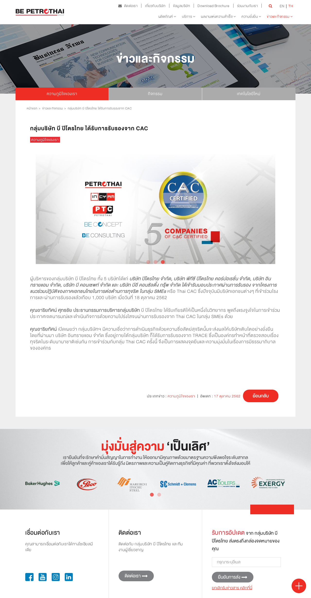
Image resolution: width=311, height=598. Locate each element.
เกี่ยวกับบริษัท (155, 6)
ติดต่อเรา (130, 6)
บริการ (187, 16)
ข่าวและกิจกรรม (278, 16)
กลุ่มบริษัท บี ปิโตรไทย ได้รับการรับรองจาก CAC (100, 108)
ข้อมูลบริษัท (181, 6)
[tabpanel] (155, 209)
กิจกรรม (155, 94)
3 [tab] (162, 262)
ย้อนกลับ (261, 396)
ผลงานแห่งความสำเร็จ (217, 16)
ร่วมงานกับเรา (247, 6)
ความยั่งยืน (250, 16)
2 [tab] (155, 262)
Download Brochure (214, 6)
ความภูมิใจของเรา (62, 94)
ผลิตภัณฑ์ (166, 16)
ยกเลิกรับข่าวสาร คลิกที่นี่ (232, 588)
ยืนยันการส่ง (229, 577)
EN (282, 6)
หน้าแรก (32, 108)
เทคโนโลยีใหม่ (248, 94)
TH (290, 6)
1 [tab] (148, 262)
